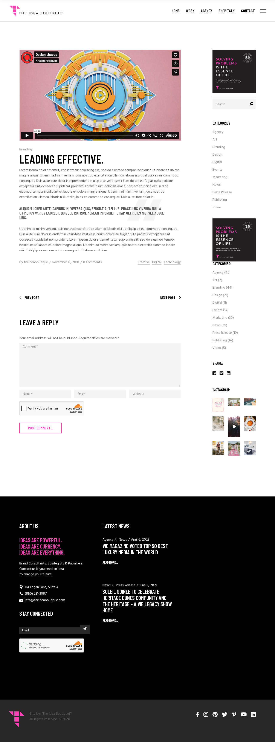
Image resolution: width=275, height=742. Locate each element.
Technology (172, 262)
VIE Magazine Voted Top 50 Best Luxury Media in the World (135, 549)
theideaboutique (36, 262)
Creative (144, 262)
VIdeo (216, 207)
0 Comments (92, 262)
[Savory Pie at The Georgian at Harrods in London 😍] (250, 423)
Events (217, 170)
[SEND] (85, 628)
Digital (156, 262)
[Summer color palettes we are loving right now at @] (218, 405)
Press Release (222, 192)
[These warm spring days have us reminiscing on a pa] (234, 448)
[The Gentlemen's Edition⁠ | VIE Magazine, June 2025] (218, 448)
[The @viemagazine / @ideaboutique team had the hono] (234, 426)
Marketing (219, 177)
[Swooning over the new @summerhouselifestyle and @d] (218, 423)
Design (217, 155)
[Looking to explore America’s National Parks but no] (250, 401)
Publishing (219, 200)
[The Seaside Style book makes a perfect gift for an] (250, 448)
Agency (217, 132)
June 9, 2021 (148, 585)
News (216, 185)
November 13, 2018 (65, 262)
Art (214, 139)
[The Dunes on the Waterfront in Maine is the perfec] (234, 402)
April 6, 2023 (140, 540)
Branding (25, 149)
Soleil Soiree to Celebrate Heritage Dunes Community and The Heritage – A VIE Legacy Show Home (137, 600)
